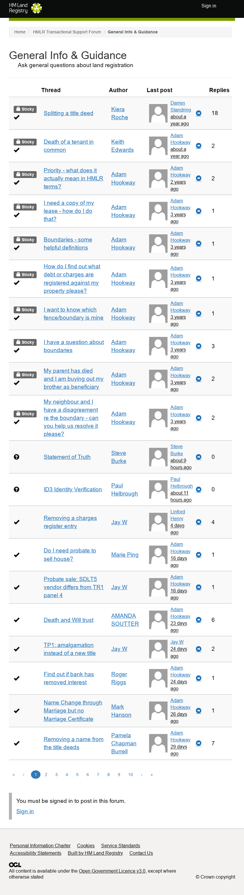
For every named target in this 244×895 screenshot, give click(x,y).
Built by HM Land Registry (95, 853)
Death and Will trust (68, 620)
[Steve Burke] (158, 457)
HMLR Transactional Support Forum (67, 32)
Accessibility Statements (35, 853)
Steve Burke (177, 450)
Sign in (25, 811)
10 (130, 774)
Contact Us (141, 853)
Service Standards (120, 845)
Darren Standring (181, 106)
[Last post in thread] (198, 113)
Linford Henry (178, 515)
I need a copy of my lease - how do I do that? (69, 211)
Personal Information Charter (40, 845)
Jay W (119, 522)
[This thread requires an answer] (16, 456)
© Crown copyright (215, 876)
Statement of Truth (67, 457)
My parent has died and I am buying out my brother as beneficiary (74, 379)
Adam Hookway (180, 139)
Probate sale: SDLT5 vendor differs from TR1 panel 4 (74, 587)
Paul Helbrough (182, 482)
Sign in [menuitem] (208, 5)
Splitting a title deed (68, 113)
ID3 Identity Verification (73, 489)
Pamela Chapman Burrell (124, 743)
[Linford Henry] (158, 522)
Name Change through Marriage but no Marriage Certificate (73, 710)
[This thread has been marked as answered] (16, 117)
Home (20, 32)
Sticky (27, 109)
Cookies (86, 845)
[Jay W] (158, 649)
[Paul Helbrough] (158, 489)
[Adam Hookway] (158, 146)
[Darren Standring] (158, 113)
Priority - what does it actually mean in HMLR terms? (73, 178)
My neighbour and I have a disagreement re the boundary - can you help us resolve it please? (71, 418)
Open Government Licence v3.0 (112, 871)
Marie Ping (125, 555)
